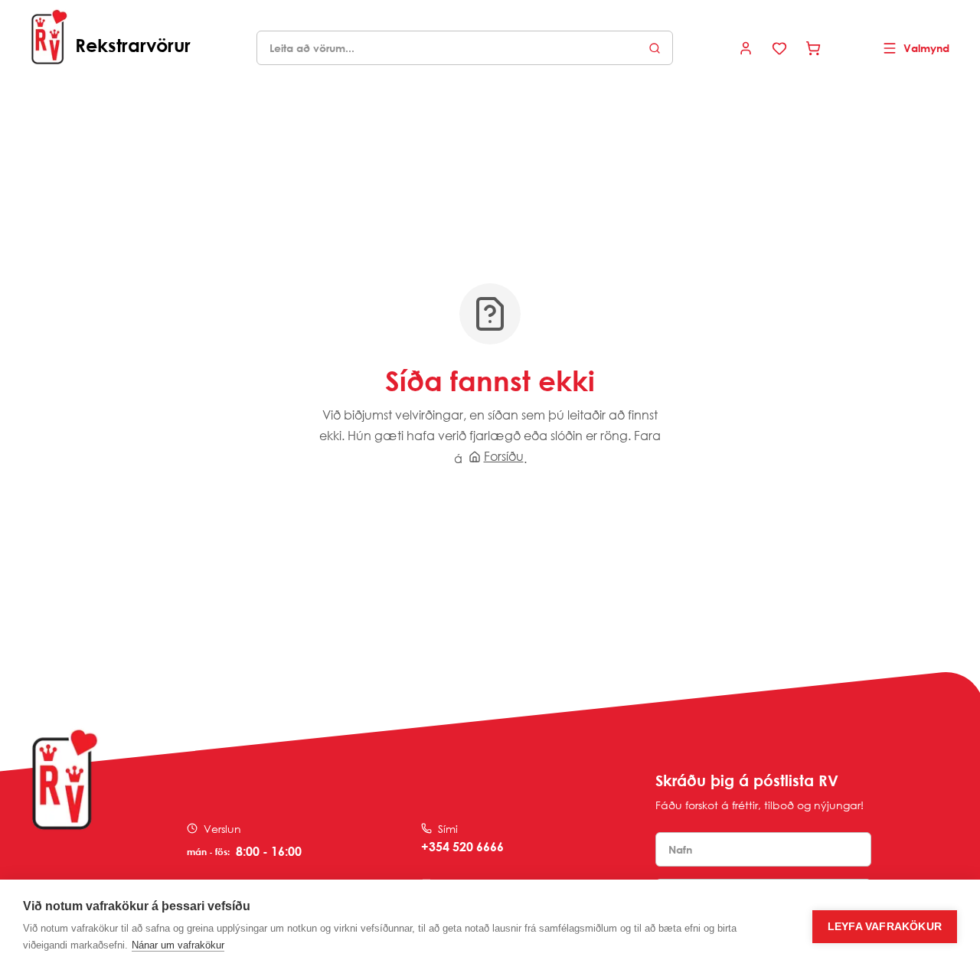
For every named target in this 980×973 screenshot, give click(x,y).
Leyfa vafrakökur (885, 926)
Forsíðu (504, 456)
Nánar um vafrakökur (178, 945)
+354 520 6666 (462, 846)
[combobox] (464, 48)
